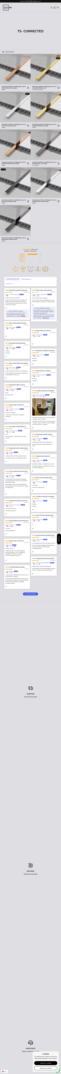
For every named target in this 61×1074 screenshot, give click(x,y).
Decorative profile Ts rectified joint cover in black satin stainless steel (15, 186)
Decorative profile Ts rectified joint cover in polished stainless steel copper (15, 148)
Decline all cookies (46, 1068)
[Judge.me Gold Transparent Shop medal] (16, 269)
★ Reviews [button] (59, 539)
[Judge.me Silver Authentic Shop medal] (30, 269)
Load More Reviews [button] (30, 594)
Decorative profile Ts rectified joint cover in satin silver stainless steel (15, 111)
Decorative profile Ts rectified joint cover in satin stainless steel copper (15, 73)
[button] (22, 254)
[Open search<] (51, 7)
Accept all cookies (45, 1063)
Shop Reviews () (26, 279)
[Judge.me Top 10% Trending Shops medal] (45, 269)
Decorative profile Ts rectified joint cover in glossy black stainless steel (15, 224)
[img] (30, 249)
